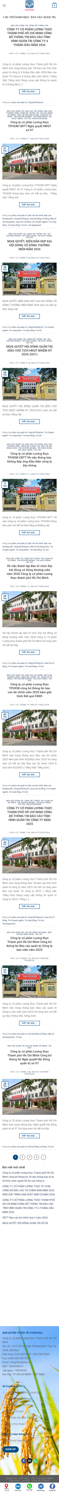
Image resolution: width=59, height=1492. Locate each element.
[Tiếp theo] (43, 1157)
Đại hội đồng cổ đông (39, 218)
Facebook (52, 1490)
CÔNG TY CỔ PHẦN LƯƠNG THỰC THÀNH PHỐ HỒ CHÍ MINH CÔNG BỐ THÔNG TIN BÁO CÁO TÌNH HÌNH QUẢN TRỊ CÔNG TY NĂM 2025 (29, 816)
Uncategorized (39, 119)
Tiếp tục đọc (29, 91)
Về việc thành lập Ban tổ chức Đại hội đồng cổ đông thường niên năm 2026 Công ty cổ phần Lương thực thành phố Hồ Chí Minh (29, 572)
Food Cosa (44, 54)
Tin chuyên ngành (23, 117)
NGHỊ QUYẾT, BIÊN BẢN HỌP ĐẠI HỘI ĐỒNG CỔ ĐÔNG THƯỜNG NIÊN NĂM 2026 (29, 245)
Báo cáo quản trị (19, 26)
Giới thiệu (24, 1478)
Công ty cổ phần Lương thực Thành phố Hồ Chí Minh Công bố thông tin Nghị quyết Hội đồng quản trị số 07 (29, 1057)
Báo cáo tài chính (34, 111)
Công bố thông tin (38, 26)
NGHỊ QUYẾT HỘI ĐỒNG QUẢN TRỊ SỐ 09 (25, 1223)
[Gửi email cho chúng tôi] (29, 1461)
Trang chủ (11, 1478)
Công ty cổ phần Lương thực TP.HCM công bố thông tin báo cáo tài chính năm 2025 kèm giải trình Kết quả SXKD (29, 690)
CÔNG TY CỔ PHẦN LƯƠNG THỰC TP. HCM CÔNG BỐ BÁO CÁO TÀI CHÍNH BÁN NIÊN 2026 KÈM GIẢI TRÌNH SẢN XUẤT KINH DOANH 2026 (28, 1190)
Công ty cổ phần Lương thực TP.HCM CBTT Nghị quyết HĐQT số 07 (29, 126)
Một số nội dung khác (28, 115)
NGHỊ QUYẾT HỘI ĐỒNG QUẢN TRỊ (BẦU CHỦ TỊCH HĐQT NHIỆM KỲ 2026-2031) (29, 350)
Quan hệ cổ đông (23, 222)
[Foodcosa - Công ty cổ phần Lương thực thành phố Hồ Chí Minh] (29, 5)
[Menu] (4, 5)
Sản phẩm (14, 1481)
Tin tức (27, 119)
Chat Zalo (18, 1490)
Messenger (41, 1490)
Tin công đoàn (40, 117)
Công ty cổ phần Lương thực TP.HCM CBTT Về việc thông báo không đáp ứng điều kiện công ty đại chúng (29, 459)
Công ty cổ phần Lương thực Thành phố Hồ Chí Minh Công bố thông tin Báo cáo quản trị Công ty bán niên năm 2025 (29, 944)
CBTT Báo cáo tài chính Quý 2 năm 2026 (25, 1217)
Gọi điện (30, 1490)
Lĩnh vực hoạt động (42, 1478)
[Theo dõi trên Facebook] (23, 1461)
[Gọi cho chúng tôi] (35, 1461)
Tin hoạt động (14, 225)
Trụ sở (6, 1490)
